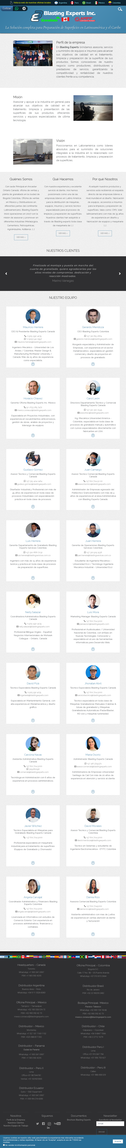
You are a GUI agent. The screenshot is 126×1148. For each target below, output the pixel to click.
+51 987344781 (34, 1070)
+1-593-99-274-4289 (34, 1093)
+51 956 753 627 (98, 1052)
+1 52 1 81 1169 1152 (36, 1028)
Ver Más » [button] (21, 237)
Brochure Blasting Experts (79, 1114)
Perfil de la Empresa (16, 1114)
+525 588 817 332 (34, 1032)
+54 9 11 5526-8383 (36, 987)
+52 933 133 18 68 (98, 1005)
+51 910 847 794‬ (96, 1049)
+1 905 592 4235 (33, 970)
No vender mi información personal (20, 1145)
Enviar (102, 1127)
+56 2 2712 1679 (95, 1032)
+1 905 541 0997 (36, 967)
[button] (6, 271)
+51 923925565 (35, 1073)
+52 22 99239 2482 (95, 988)
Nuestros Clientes (16, 1117)
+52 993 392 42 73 (34, 1008)
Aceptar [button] (118, 1141)
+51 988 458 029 (98, 1069)
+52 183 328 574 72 (36, 1004)
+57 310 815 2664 (98, 971)
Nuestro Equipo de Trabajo (15, 1120)
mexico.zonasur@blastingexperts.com (31, 1011)
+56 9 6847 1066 (98, 1028)
